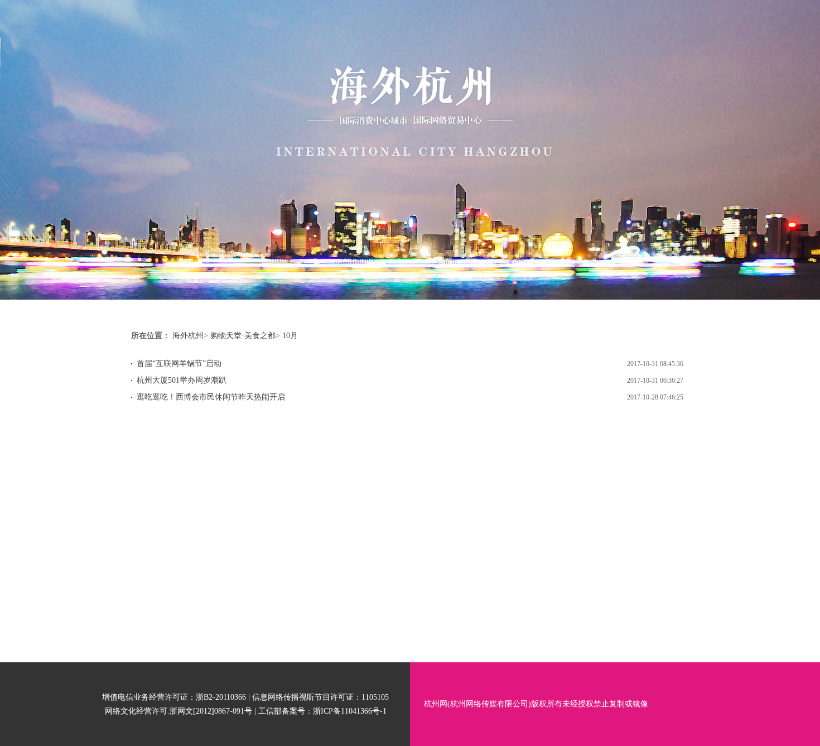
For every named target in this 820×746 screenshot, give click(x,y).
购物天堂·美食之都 (243, 335)
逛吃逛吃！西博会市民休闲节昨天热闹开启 (211, 397)
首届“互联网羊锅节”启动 (179, 363)
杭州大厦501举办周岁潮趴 (181, 380)
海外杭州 (188, 335)
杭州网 (435, 704)
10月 (290, 335)
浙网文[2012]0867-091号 (211, 711)
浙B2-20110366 (221, 697)
